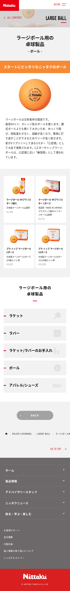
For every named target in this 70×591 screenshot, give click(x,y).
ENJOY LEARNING (22, 433)
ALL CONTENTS (14, 17)
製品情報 (11, 481)
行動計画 (8, 544)
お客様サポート (12, 530)
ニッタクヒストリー (14, 557)
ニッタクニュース (16, 503)
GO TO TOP (55, 449)
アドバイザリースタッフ (21, 492)
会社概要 (8, 537)
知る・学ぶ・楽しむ (18, 514)
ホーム (9, 470)
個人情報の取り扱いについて (19, 550)
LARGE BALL (43, 433)
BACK (35, 415)
